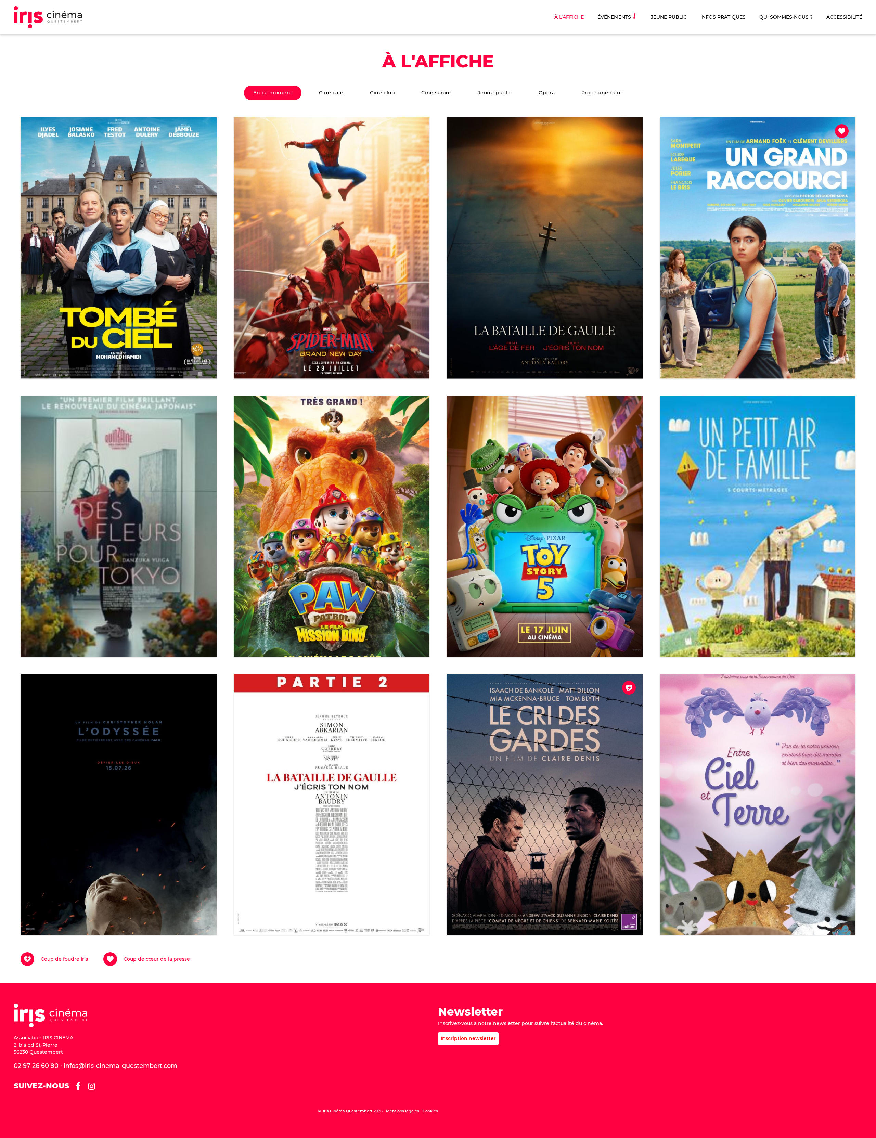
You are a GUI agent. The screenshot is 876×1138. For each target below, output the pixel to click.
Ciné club (382, 93)
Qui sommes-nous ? (786, 17)
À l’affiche (569, 17)
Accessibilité (844, 17)
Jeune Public (669, 17)
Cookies (430, 1111)
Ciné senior (436, 93)
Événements (614, 17)
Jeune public (495, 93)
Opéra (547, 93)
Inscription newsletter (468, 1038)
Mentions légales (402, 1111)
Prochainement (602, 93)
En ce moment (273, 93)
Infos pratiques (723, 17)
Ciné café (331, 93)
